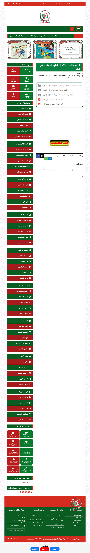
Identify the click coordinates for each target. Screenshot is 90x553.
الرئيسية (79, 75)
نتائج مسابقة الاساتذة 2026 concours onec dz (71, 54)
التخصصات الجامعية (22, 226)
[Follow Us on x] (17, 538)
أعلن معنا (63, 3)
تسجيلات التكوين (23, 255)
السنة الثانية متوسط (22, 149)
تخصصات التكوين (23, 267)
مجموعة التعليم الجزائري (36, 525)
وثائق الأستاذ (24, 356)
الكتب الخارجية (23, 326)
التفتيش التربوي (24, 378)
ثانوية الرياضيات (24, 202)
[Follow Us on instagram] (11, 538)
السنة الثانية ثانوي (43, 75)
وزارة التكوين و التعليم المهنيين (54, 523)
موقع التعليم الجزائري (37, 515)
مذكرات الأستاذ (23, 367)
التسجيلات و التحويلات (21, 296)
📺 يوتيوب (45, 549)
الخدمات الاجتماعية (22, 313)
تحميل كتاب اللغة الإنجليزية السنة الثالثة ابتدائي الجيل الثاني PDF (19, 55)
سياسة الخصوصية (53, 3)
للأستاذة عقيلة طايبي (49, 539)
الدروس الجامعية (23, 231)
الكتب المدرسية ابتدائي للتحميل (18, 516)
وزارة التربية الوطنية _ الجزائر (54, 515)
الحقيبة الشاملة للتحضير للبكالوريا (18, 521)
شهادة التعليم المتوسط (21, 166)
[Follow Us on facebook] (8, 538)
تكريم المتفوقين (23, 419)
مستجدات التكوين (23, 250)
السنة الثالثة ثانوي (53, 75)
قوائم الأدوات (24, 337)
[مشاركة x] (42, 156)
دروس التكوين (24, 278)
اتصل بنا (71, 3)
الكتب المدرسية (79, 77)
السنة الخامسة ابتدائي (21, 136)
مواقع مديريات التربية (56, 527)
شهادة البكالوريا (23, 196)
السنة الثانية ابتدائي (22, 120)
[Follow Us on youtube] (14, 538)
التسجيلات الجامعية (22, 214)
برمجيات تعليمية (23, 373)
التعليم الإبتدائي (77, 515)
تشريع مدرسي (23, 308)
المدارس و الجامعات (22, 220)
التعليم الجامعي (77, 520)
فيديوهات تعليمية (23, 403)
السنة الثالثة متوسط (22, 155)
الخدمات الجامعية (22, 243)
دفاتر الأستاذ (24, 362)
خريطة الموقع (42, 3)
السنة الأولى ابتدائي (22, 114)
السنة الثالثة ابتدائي (22, 125)
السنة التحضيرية (23, 108)
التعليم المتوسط (77, 522)
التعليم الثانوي (72, 75)
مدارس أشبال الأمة (22, 172)
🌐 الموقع (35, 549)
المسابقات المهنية (22, 285)
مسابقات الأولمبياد (22, 414)
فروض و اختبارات (23, 397)
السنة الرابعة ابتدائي (22, 131)
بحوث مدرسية (24, 408)
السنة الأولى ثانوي (63, 75)
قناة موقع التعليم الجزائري (36, 522)
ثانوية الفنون (24, 207)
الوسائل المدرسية (23, 332)
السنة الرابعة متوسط (22, 161)
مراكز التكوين (24, 272)
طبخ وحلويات (24, 261)
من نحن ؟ (79, 3)
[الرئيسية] (78, 29)
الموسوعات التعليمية (22, 343)
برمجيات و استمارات (22, 291)
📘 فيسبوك (54, 549)
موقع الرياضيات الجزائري (36, 519)
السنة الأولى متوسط (22, 144)
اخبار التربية (24, 302)
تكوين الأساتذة (23, 384)
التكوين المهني (77, 525)
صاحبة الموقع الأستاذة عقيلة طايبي (17, 530)
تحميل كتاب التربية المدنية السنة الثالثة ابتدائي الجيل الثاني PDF (45, 55)
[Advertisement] (59, 124)
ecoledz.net (30, 539)
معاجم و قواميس (23, 349)
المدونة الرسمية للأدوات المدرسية (18, 526)
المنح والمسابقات (23, 237)
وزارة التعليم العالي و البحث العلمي (56, 519)
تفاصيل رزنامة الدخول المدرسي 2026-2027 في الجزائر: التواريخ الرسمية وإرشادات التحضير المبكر (41, 36)
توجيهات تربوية (71, 77)
